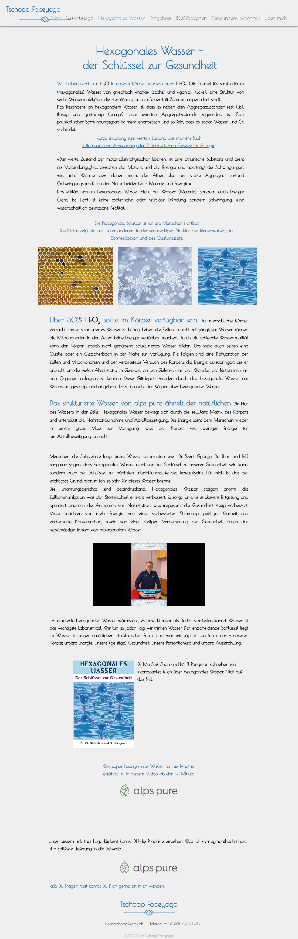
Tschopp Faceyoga (33, 9)
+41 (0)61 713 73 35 (182, 923)
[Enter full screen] (199, 600)
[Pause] (99, 600)
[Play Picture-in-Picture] (191, 600)
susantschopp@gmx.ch (124, 923)
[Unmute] (107, 600)
